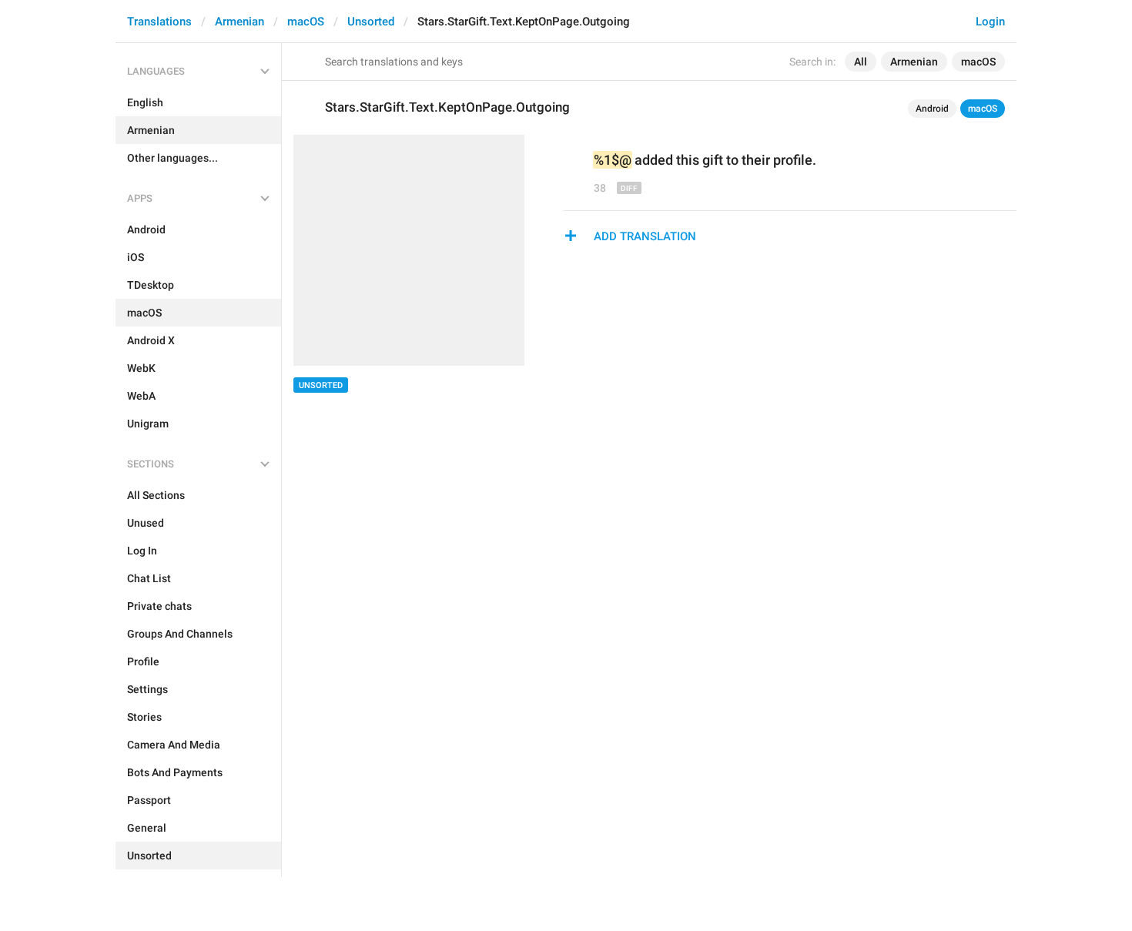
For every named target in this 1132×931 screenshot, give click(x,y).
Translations (159, 21)
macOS (305, 21)
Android (932, 108)
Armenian (239, 21)
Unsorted (370, 21)
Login (990, 21)
